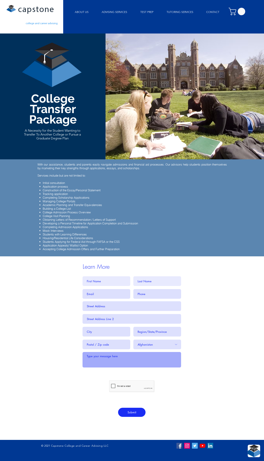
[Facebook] (179, 446)
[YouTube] (202, 446)
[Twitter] (195, 446)
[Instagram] (187, 446)
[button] (180, 12)
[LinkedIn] (210, 446)
